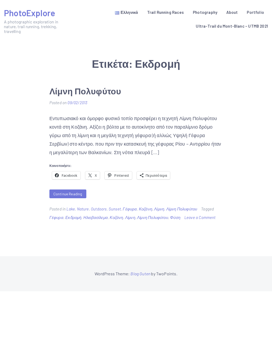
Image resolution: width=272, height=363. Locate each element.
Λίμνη (159, 208)
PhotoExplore (29, 13)
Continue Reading (67, 194)
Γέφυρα (130, 208)
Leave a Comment (200, 217)
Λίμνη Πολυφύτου (85, 91)
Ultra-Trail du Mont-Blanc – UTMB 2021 (232, 26)
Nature (83, 208)
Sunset (115, 208)
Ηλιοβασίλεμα (95, 217)
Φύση (175, 217)
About (232, 12)
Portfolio (255, 12)
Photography (205, 12)
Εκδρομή (73, 217)
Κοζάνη (145, 208)
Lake (70, 208)
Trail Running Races (165, 12)
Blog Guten (140, 273)
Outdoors (99, 208)
